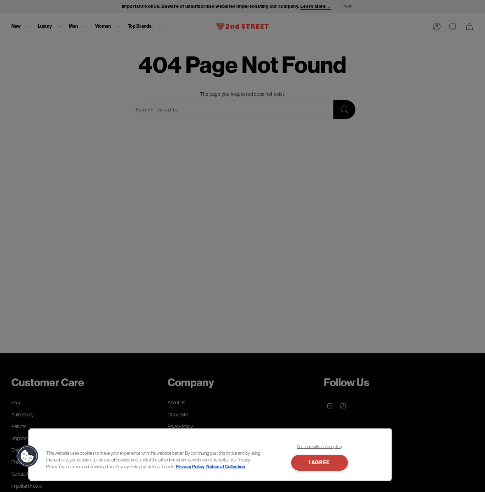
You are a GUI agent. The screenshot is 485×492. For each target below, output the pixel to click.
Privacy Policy (190, 466)
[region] (210, 454)
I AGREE (319, 463)
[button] (27, 456)
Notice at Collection (225, 466)
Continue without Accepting (319, 446)
